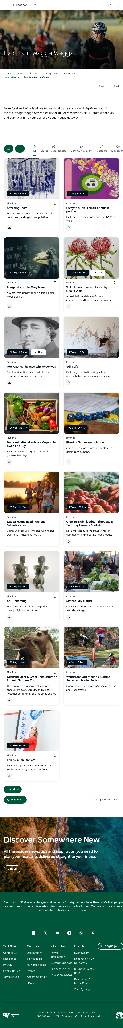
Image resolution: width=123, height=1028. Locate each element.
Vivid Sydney (82, 989)
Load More (13, 789)
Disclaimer (9, 959)
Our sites (80, 946)
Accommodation (37, 977)
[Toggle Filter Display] (8, 149)
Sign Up (12, 869)
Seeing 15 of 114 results (106, 800)
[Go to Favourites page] (117, 4)
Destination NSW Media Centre (84, 981)
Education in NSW (61, 975)
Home (7, 73)
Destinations (34, 953)
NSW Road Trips (36, 965)
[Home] (20, 4)
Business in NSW (60, 969)
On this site (34, 946)
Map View (17, 799)
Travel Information (57, 955)
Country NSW (49, 73)
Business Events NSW (84, 971)
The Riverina (68, 73)
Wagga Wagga (11, 77)
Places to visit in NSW (27, 73)
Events (31, 971)
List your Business (61, 963)
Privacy (7, 965)
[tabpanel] (61, 34)
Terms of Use (11, 977)
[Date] (20, 149)
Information (58, 946)
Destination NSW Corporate (84, 961)
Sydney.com (81, 953)
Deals (30, 983)
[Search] (109, 6)
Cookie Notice (11, 971)
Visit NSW (9, 946)
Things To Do (35, 959)
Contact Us (10, 953)
